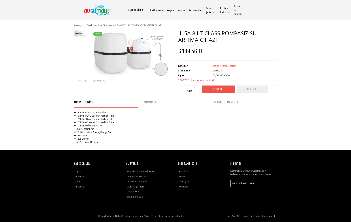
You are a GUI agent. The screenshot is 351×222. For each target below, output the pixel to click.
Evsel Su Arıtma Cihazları (224, 65)
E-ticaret (245, 216)
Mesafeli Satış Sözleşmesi (141, 171)
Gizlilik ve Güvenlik (137, 181)
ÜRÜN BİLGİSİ (83, 102)
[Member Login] (262, 9)
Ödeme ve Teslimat (137, 176)
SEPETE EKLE (218, 89)
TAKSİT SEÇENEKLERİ (227, 102)
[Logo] (97, 10)
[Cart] (272, 9)
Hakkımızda (156, 10)
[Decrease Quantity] (181, 89)
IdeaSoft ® (233, 216)
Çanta (78, 181)
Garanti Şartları (135, 186)
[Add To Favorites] (273, 89)
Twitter (182, 176)
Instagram (184, 181)
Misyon (181, 10)
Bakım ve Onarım (238, 10)
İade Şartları (133, 191)
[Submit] (272, 183)
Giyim (78, 171)
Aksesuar (80, 186)
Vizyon (170, 10)
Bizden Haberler (225, 10)
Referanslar (195, 10)
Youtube (183, 186)
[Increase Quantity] (197, 89)
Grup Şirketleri (211, 10)
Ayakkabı (80, 176)
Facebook (184, 171)
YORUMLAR (151, 102)
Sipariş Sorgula (135, 196)
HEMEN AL (252, 89)
